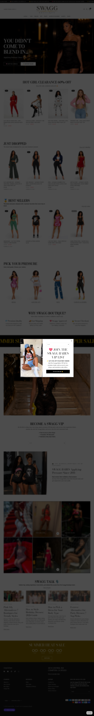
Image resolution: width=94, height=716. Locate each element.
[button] (58, 371)
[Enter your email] (68, 344)
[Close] (71, 341)
